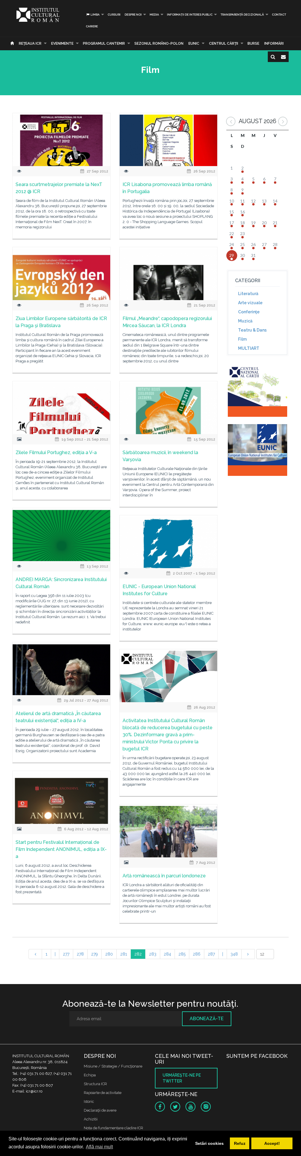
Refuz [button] (239, 1143)
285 (181, 954)
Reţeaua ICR (30, 43)
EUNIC (193, 43)
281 (123, 954)
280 (109, 954)
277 (66, 954)
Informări (274, 43)
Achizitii (91, 1119)
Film (242, 339)
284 (167, 954)
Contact (279, 14)
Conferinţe (249, 312)
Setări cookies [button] (209, 1143)
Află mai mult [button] (99, 1146)
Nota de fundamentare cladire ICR (113, 1128)
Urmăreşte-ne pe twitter (182, 1078)
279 (94, 954)
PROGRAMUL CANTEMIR (104, 43)
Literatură (248, 293)
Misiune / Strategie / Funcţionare (113, 1066)
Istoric (89, 1101)
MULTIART (248, 348)
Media (154, 14)
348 (234, 954)
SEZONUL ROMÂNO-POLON (158, 43)
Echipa (90, 1075)
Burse (253, 43)
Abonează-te (207, 1018)
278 (80, 954)
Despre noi (133, 14)
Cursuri (114, 14)
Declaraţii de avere (100, 1110)
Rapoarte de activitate (102, 1092)
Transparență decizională (242, 14)
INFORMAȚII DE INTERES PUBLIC (190, 14)
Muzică (245, 321)
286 (196, 954)
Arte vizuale (250, 302)
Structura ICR (95, 1084)
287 (211, 954)
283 (152, 954)
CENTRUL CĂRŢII (223, 43)
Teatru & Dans (252, 330)
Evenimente (62, 43)
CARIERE (92, 26)
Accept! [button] (272, 1143)
